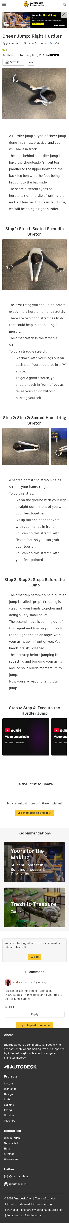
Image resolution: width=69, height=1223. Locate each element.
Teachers (9, 1121)
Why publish (12, 1138)
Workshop (10, 1089)
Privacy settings (43, 1204)
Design (8, 1094)
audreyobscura (22, 982)
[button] (4, 4)
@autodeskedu (18, 1184)
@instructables (18, 1176)
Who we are (11, 1159)
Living (8, 1110)
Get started (11, 1143)
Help (7, 1149)
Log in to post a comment (34, 1025)
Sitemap (9, 1154)
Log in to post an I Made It (34, 813)
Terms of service (45, 1198)
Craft (7, 1099)
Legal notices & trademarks (24, 1215)
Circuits (9, 1083)
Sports (42, 43)
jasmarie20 (13, 43)
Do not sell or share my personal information (35, 1210)
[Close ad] (64, 15)
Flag (11, 1006)
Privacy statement (18, 1204)
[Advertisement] (34, 20)
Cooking (9, 1105)
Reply (34, 1014)
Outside (29, 43)
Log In (34, 957)
